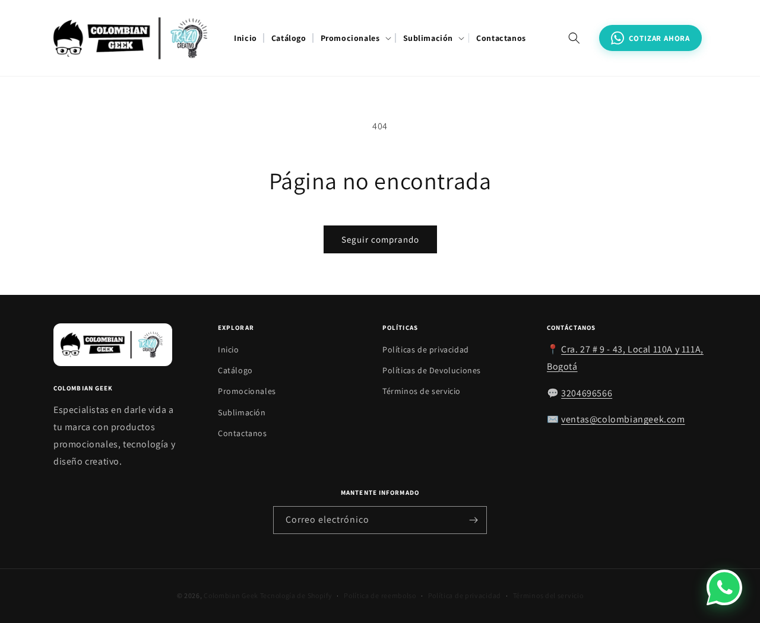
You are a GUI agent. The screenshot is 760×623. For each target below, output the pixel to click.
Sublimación (242, 412)
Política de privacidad (464, 595)
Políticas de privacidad (425, 349)
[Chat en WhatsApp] (724, 587)
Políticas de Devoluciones (431, 370)
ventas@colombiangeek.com (623, 420)
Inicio (228, 349)
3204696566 (586, 393)
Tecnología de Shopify (296, 595)
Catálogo (235, 370)
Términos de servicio (421, 391)
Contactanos (242, 433)
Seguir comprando (380, 239)
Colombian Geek (231, 595)
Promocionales (247, 391)
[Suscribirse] (473, 520)
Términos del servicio (548, 595)
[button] (355, 38)
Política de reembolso (380, 595)
